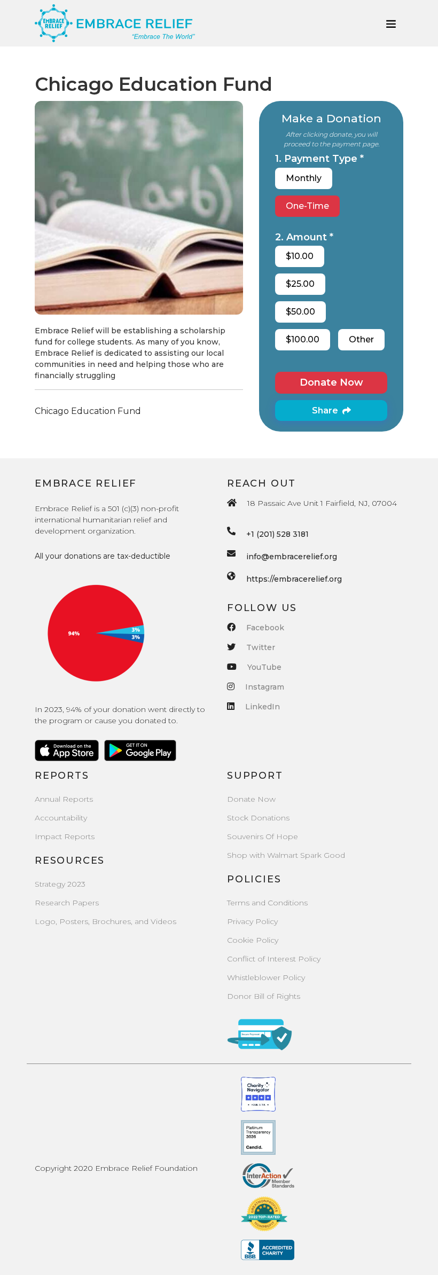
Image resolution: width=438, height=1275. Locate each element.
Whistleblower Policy (266, 977)
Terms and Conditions (267, 903)
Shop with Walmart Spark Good (286, 855)
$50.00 (300, 312)
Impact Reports (65, 836)
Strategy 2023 (60, 884)
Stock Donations (258, 818)
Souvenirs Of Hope (262, 836)
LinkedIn (262, 706)
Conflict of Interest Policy (273, 959)
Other (361, 339)
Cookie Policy (252, 940)
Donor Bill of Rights (263, 996)
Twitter (260, 647)
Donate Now (331, 382)
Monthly (304, 178)
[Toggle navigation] (391, 23)
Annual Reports (64, 799)
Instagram (264, 687)
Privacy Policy (252, 921)
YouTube (264, 667)
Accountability (61, 818)
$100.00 (302, 339)
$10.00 (300, 256)
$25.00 (300, 284)
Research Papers (67, 903)
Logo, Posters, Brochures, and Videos (105, 921)
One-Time (307, 206)
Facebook (265, 627)
